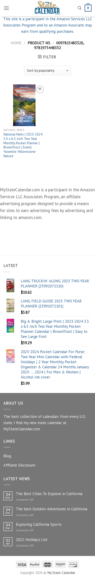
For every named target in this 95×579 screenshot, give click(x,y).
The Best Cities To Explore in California (49, 493)
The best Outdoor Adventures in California (51, 509)
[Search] (79, 8)
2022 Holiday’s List (32, 539)
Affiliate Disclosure (19, 465)
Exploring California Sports (39, 524)
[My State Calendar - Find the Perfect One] (47, 8)
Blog (7, 455)
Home (16, 42)
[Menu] (6, 8)
